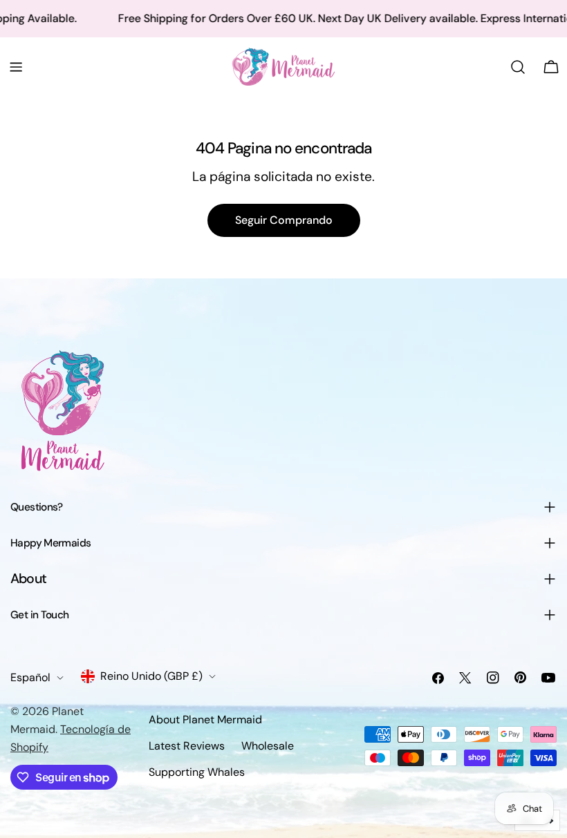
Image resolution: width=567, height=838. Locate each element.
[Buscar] (518, 67)
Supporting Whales (197, 772)
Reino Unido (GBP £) (151, 676)
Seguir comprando (284, 220)
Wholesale (267, 746)
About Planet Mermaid (205, 719)
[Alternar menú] (16, 67)
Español (30, 677)
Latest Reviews (187, 746)
